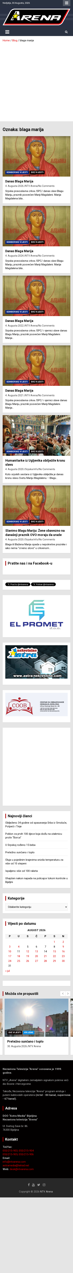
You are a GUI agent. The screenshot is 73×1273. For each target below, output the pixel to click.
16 (63, 951)
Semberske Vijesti (17, 172)
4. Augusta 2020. (14, 469)
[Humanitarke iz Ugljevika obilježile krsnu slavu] (36, 435)
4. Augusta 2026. (14, 186)
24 (9, 961)
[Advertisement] (36, 80)
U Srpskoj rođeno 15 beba (20, 845)
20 (36, 956)
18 (18, 956)
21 (45, 956)
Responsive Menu (66, 3)
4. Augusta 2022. (14, 325)
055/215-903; (11, 1150)
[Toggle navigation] (7, 32)
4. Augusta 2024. (14, 255)
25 (18, 961)
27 (36, 961)
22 (54, 956)
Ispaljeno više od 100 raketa (21, 871)
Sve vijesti (37, 172)
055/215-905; (11, 1154)
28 (45, 961)
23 (63, 956)
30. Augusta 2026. (17, 1046)
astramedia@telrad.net (16, 1165)
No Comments (46, 186)
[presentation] (62, 993)
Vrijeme (28, 1032)
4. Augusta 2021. (14, 395)
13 (36, 951)
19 (27, 956)
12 (27, 951)
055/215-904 (26, 1150)
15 (54, 951)
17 (9, 956)
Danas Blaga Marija (19, 181)
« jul (7, 970)
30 (63, 961)
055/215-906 (26, 1154)
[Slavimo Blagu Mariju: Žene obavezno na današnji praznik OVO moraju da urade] (36, 505)
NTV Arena (31, 186)
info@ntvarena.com (14, 1161)
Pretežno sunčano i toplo (20, 852)
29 (54, 961)
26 (27, 961)
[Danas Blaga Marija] (36, 156)
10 (9, 951)
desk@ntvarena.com (22, 1169)
